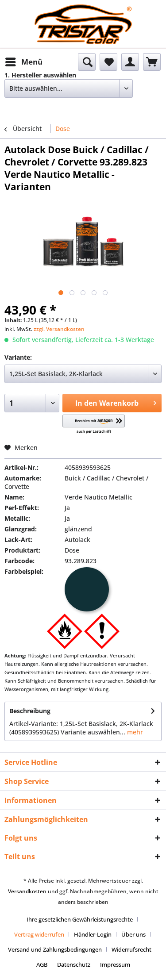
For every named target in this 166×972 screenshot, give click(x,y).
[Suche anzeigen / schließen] (87, 62)
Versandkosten (27, 891)
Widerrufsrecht (131, 949)
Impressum (115, 964)
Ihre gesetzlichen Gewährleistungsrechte (80, 919)
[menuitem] (23, 62)
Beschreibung (29, 711)
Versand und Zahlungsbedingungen (55, 949)
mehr (134, 732)
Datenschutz (73, 964)
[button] (93, 424)
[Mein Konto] (130, 62)
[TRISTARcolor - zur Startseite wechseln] (83, 12)
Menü (31, 62)
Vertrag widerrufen (39, 934)
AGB (41, 964)
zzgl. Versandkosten (59, 329)
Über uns (133, 934)
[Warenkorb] (152, 62)
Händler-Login (93, 934)
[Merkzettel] (108, 62)
